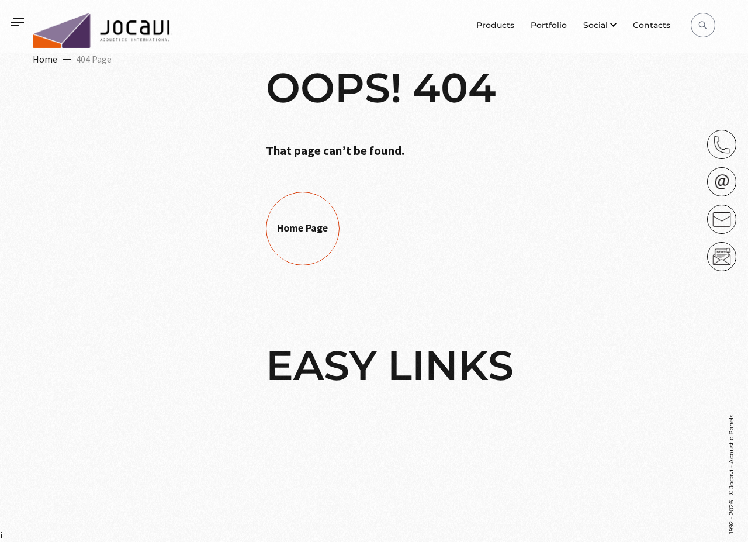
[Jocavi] (103, 30)
